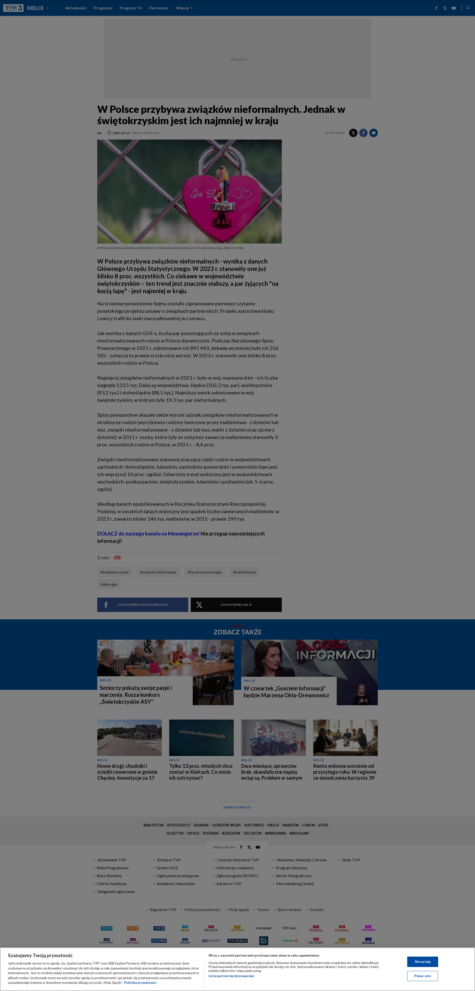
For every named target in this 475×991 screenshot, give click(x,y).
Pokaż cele (422, 976)
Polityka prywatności (140, 983)
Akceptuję (423, 962)
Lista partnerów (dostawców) (231, 976)
